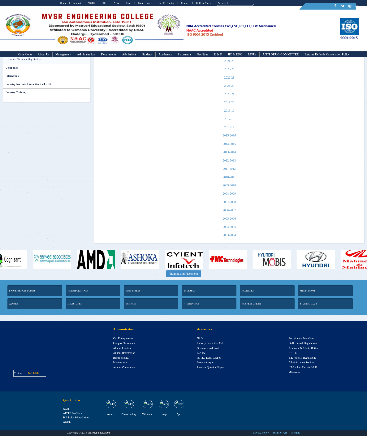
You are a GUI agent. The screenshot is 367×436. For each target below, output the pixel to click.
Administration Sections (302, 362)
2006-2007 (229, 210)
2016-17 (229, 127)
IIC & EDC (235, 54)
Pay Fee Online (167, 3)
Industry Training (16, 92)
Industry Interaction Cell (210, 343)
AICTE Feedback (72, 413)
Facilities (202, 54)
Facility (201, 353)
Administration (86, 54)
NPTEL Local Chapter (209, 357)
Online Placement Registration (24, 59)
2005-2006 (229, 218)
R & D (218, 54)
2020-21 (229, 94)
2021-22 (229, 85)
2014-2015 (229, 143)
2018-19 (229, 110)
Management (63, 54)
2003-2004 (229, 235)
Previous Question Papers (210, 367)
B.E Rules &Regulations (76, 417)
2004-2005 (229, 226)
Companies (12, 67)
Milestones (294, 372)
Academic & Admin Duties (303, 348)
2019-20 (229, 102)
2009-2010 (229, 185)
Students (147, 54)
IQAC (129, 3)
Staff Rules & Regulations (303, 343)
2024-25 (229, 61)
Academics (165, 54)
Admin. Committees (124, 367)
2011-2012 (229, 168)
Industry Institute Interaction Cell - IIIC (29, 84)
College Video (203, 3)
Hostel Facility (121, 357)
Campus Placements (124, 343)
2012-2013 (229, 160)
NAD (200, 338)
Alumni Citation (122, 348)
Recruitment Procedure (301, 338)
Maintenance (120, 362)
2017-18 (229, 119)
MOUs (252, 54)
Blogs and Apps (205, 362)
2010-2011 (229, 177)
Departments (108, 54)
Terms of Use (280, 432)
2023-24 (229, 69)
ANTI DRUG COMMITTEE (280, 54)
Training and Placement (183, 273)
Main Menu (25, 54)
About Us (44, 54)
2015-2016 (229, 135)
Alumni (77, 3)
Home (63, 3)
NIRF (104, 3)
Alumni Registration (124, 353)
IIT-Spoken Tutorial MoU (303, 367)
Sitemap (295, 432)
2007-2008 (229, 202)
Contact (185, 3)
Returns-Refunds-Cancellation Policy (327, 54)
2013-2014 (229, 152)
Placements (184, 54)
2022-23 (229, 77)
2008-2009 (229, 193)
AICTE (91, 3)
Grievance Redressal (208, 348)
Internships (12, 76)
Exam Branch (145, 3)
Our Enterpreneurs (123, 338)
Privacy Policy (261, 432)
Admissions (129, 54)
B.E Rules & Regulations (302, 357)
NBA (116, 3)
